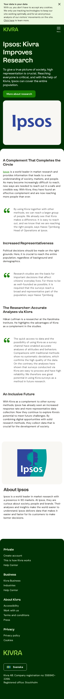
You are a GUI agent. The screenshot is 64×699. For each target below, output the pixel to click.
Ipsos (6, 171)
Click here (9, 20)
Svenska (18, 667)
